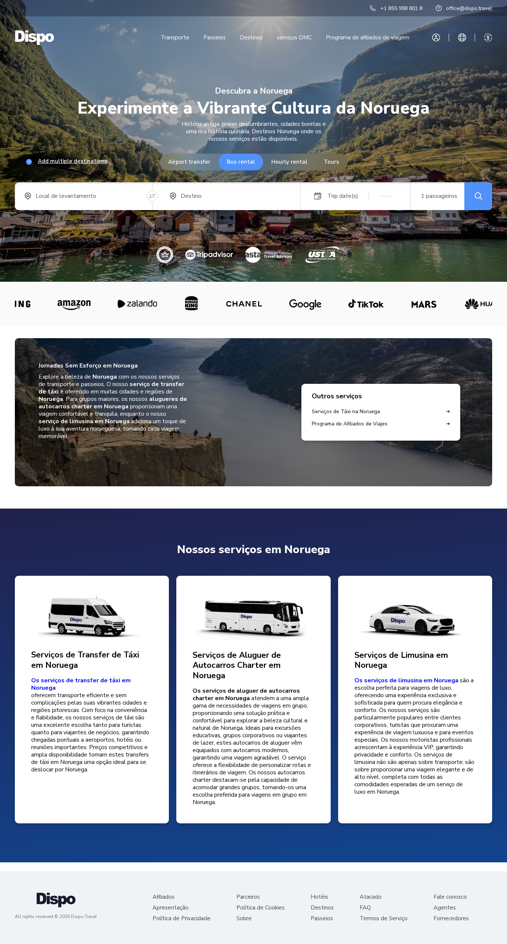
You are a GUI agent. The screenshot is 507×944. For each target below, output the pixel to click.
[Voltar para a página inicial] (34, 37)
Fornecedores (451, 918)
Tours (331, 162)
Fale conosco (450, 897)
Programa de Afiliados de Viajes (349, 423)
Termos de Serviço (384, 918)
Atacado (371, 897)
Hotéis (319, 897)
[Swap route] (152, 196)
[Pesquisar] (478, 196)
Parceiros (248, 897)
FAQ (365, 907)
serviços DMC (294, 37)
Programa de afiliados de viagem (367, 37)
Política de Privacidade (181, 918)
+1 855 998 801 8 (401, 8)
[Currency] (488, 37)
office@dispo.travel (469, 8)
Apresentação (171, 907)
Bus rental (241, 162)
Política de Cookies (260, 907)
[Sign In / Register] (436, 37)
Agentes (445, 907)
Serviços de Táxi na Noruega (346, 411)
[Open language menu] (462, 37)
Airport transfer (189, 162)
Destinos (251, 37)
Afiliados (163, 897)
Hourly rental (289, 162)
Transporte (175, 37)
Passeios (214, 37)
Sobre (244, 918)
